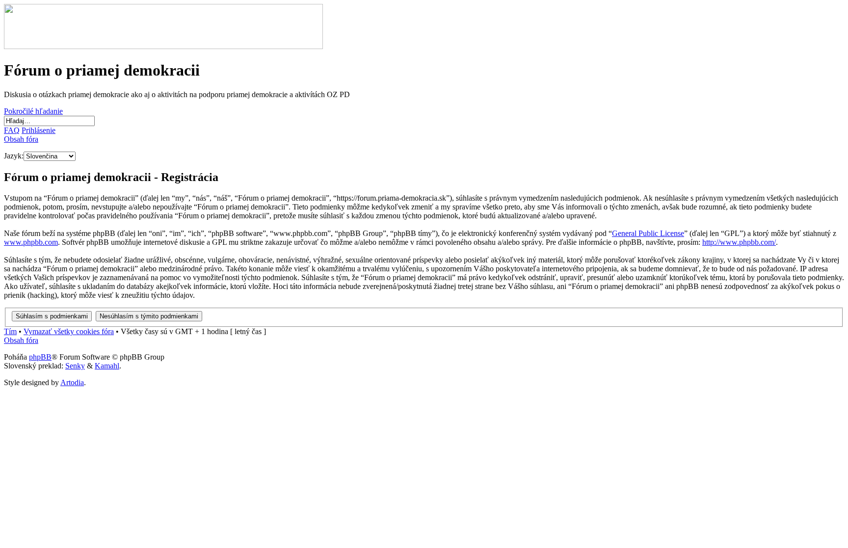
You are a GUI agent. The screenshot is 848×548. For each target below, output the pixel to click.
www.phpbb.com (31, 242)
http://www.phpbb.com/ (739, 242)
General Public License (648, 233)
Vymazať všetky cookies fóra (69, 331)
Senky (75, 366)
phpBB (40, 357)
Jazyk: (14, 156)
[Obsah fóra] (163, 46)
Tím (10, 331)
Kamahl (107, 366)
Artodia (72, 382)
